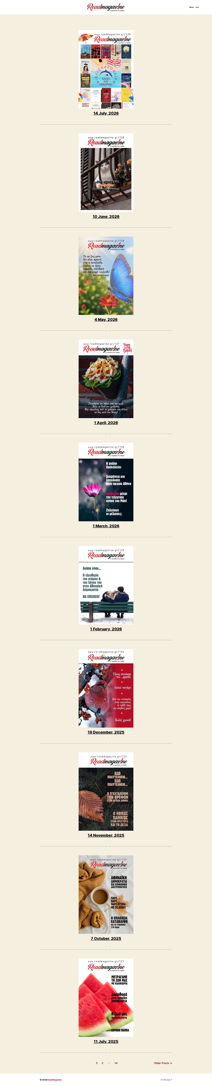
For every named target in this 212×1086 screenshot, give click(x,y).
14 (115, 1063)
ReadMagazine (54, 1080)
